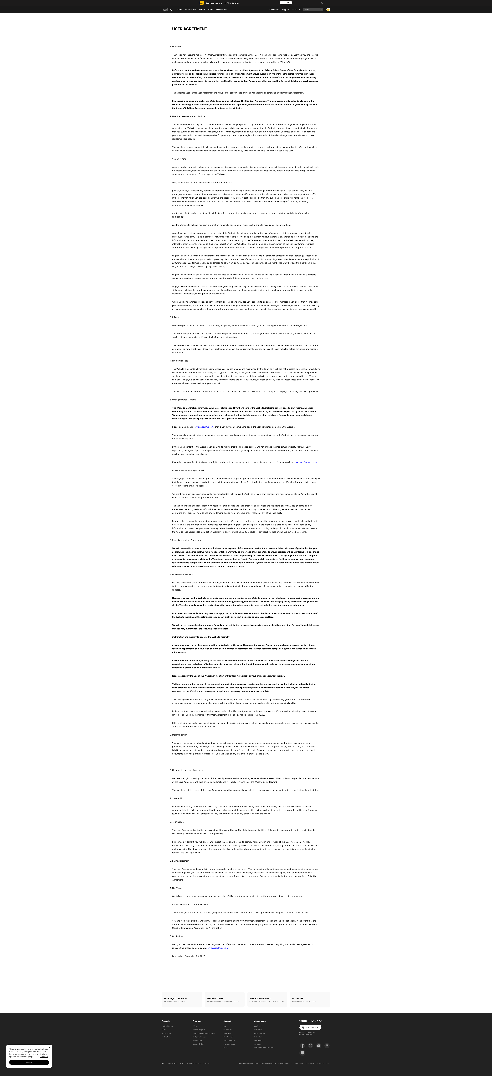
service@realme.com (203, 427)
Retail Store (258, 1037)
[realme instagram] (327, 1046)
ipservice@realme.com (306, 462)
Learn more (44, 1057)
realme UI (296, 9)
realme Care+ (167, 1037)
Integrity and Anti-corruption (265, 1063)
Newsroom (258, 1040)
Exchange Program (199, 1037)
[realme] (167, 9)
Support (285, 9)
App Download (259, 1033)
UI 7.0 (225, 1048)
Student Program (199, 1030)
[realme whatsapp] (302, 1053)
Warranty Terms (324, 1063)
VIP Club (196, 1026)
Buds (164, 1030)
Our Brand (257, 1026)
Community (274, 9)
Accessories (166, 1033)
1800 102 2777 (310, 1021)
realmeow (257, 1044)
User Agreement (284, 1063)
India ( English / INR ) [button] (169, 1063)
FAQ (224, 1026)
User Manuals (228, 1037)
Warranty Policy (229, 1040)
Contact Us (227, 1030)
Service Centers (229, 1044)
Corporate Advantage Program (203, 1033)
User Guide (227, 1033)
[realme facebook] (302, 1046)
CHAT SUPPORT (312, 1027)
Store (179, 9)
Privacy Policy (298, 1063)
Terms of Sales (311, 1063)
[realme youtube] (319, 1046)
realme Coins (197, 1040)
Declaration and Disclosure (264, 1048)
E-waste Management (245, 1063)
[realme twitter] (311, 1046)
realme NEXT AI (198, 1044)
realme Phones (167, 1026)
